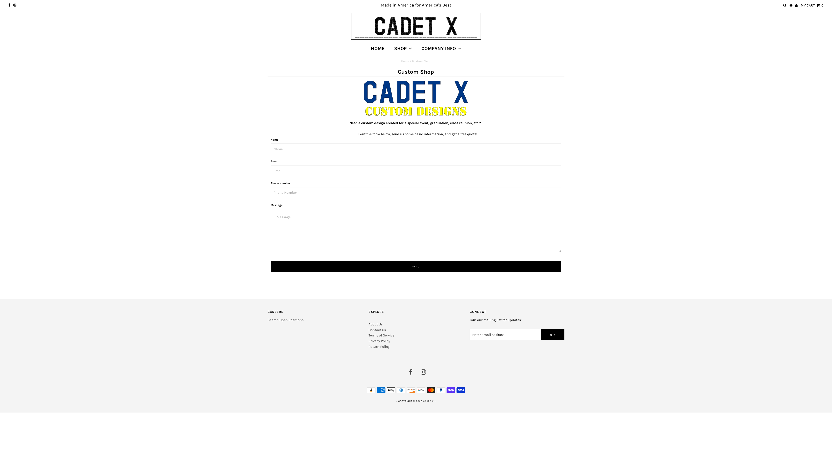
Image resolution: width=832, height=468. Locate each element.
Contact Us (377, 330)
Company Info (438, 48)
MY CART (812, 5)
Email (274, 161)
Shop (400, 48)
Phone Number (280, 183)
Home (378, 48)
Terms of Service (381, 335)
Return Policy (379, 346)
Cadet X (428, 401)
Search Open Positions (286, 320)
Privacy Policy (379, 341)
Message (277, 205)
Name (274, 139)
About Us (376, 324)
